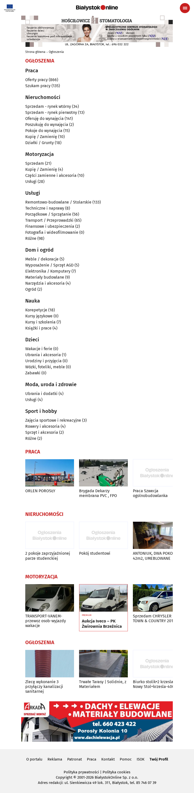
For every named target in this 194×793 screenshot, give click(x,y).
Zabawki (32, 373)
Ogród (30, 289)
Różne (30, 238)
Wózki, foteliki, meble (45, 367)
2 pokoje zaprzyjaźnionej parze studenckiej (47, 555)
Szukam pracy (38, 85)
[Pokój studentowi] (103, 535)
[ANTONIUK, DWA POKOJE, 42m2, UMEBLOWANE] (157, 535)
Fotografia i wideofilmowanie (51, 232)
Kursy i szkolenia (40, 322)
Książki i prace (38, 328)
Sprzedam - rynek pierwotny (51, 112)
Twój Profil (159, 759)
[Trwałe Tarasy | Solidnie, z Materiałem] (103, 663)
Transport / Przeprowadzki (49, 220)
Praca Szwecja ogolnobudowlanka (150, 493)
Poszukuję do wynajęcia (46, 124)
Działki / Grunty (39, 142)
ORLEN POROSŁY (40, 490)
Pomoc (126, 759)
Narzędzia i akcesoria (45, 283)
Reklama (54, 759)
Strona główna (35, 52)
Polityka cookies (116, 772)
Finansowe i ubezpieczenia (49, 226)
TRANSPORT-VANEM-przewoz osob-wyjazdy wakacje (45, 621)
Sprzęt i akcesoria (41, 432)
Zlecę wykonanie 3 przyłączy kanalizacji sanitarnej (44, 686)
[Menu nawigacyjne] (185, 8)
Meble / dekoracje (42, 259)
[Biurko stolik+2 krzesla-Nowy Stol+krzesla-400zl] (157, 663)
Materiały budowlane (44, 277)
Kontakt (108, 759)
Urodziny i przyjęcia (43, 360)
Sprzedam (34, 163)
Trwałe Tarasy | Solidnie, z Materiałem (102, 684)
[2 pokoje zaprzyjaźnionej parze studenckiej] (49, 535)
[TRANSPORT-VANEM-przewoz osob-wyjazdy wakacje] (49, 598)
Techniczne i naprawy (44, 208)
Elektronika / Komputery (47, 271)
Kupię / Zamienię (41, 136)
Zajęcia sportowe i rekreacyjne (53, 420)
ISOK (140, 759)
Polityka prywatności (81, 772)
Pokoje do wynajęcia (43, 130)
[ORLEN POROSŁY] (49, 473)
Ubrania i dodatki (41, 393)
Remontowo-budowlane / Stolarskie (58, 202)
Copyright (64, 777)
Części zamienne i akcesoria (51, 175)
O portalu (34, 759)
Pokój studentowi (94, 553)
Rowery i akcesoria (42, 426)
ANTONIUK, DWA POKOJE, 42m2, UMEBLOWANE (155, 555)
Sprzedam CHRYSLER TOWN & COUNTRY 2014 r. (156, 618)
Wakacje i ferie (38, 348)
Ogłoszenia (56, 52)
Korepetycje (36, 310)
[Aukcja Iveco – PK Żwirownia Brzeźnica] (103, 598)
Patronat (74, 759)
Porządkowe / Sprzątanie (48, 214)
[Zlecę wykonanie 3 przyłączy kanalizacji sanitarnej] (49, 663)
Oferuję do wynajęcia (44, 118)
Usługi (31, 181)
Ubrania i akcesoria (43, 354)
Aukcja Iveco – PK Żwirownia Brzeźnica (102, 624)
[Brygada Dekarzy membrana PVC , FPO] (103, 473)
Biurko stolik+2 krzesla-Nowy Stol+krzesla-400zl (155, 684)
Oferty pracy (36, 79)
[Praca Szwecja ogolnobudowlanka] (157, 473)
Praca (91, 759)
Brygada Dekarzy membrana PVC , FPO (98, 493)
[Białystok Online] (97, 8)
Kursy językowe (39, 316)
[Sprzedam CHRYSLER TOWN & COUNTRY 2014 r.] (157, 598)
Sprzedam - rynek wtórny (48, 106)
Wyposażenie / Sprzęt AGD (49, 265)
